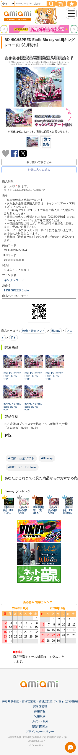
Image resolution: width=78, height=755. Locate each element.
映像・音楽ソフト (33, 330)
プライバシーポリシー (40, 731)
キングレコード (14, 280)
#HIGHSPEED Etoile (22, 467)
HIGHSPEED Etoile (16, 290)
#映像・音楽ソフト (21, 458)
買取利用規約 (39, 726)
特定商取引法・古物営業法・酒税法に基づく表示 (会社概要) (40, 701)
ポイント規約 (39, 721)
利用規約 (40, 716)
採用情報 (40, 711)
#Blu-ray (47, 458)
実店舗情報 (40, 706)
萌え (13, 337)
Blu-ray (55, 330)
